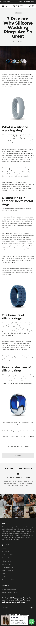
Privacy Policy (6, 561)
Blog (3, 574)
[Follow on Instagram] (9, 615)
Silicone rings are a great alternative (13, 208)
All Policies (5, 551)
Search (4, 548)
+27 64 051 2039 (12, 592)
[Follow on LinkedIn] (22, 615)
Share (19, 455)
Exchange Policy (7, 555)
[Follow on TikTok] (19, 615)
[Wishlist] (30, 6)
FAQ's (4, 577)
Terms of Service (7, 570)
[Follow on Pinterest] (13, 615)
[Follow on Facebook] (3, 615)
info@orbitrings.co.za (9, 589)
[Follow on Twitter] (6, 615)
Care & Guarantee (7, 567)
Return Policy (6, 558)
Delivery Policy (7, 564)
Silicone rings (29, 137)
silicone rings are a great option (17, 356)
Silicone (18, 13)
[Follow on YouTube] (16, 615)
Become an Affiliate (8, 580)
